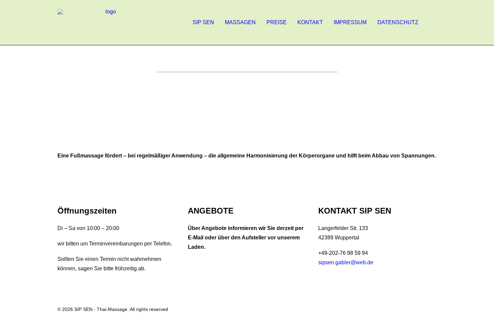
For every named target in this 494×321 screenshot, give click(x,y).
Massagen (240, 22)
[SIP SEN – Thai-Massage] (107, 22)
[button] (433, 22)
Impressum (350, 22)
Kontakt (310, 22)
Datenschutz (397, 22)
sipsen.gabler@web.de (345, 262)
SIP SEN (203, 22)
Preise (276, 22)
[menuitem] (203, 22)
